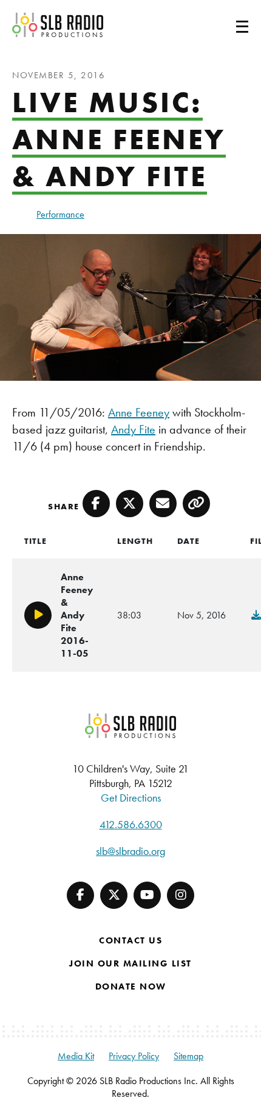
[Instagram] (180, 895)
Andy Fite (133, 429)
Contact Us (130, 940)
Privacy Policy (134, 1056)
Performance (60, 214)
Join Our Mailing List (130, 963)
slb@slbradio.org (130, 851)
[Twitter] (113, 895)
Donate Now (130, 986)
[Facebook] (80, 895)
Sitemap (188, 1056)
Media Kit (76, 1056)
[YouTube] (147, 895)
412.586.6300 (131, 824)
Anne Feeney (138, 412)
